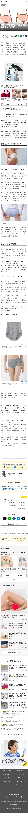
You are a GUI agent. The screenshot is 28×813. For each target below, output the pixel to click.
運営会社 (11, 804)
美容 (4, 528)
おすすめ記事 (19, 801)
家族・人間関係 (7, 771)
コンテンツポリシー (5, 803)
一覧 (21, 104)
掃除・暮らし (21, 771)
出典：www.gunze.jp (23, 344)
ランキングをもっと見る (15, 734)
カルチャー (21, 778)
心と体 (6, 533)
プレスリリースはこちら (11, 801)
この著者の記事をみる (21, 508)
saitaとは (14, 785)
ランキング (7, 781)
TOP (2, 533)
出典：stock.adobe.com (22, 165)
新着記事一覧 (21, 781)
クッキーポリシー (22, 803)
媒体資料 (15, 804)
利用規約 (24, 801)
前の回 (7, 104)
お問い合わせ (3, 801)
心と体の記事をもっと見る (14, 653)
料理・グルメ (7, 774)
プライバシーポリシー (14, 803)
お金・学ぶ (21, 774)
